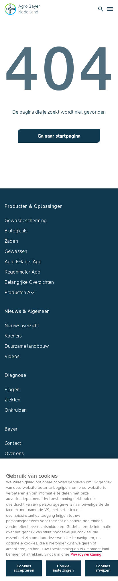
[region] (59, 520)
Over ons (14, 453)
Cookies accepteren (23, 568)
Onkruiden (16, 410)
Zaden (11, 241)
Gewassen (16, 251)
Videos (12, 356)
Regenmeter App (22, 272)
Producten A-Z (20, 292)
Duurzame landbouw (27, 346)
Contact (13, 443)
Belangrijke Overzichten (29, 282)
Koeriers (13, 336)
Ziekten (12, 400)
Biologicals (16, 231)
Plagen (12, 389)
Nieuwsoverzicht (22, 325)
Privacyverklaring (85, 554)
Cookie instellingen (63, 568)
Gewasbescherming (26, 220)
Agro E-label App (23, 261)
